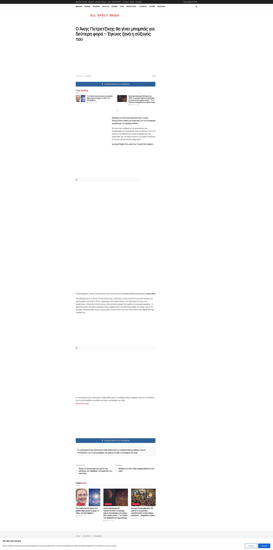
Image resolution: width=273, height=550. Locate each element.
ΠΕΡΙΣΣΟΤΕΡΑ (116, 2)
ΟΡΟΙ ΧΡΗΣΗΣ (87, 536)
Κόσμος (104, 2)
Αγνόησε (264, 546)
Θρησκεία (91, 2)
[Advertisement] (94, 58)
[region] (136, 544)
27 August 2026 (92, 102)
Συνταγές (126, 2)
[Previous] (113, 110)
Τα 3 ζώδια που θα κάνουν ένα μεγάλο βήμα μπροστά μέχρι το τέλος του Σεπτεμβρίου (100, 98)
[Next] (117, 110)
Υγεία (109, 2)
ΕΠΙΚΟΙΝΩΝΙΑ (97, 536)
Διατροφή (138, 2)
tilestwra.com (82, 403)
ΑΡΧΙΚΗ (78, 536)
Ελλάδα (84, 2)
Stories (132, 2)
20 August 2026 (137, 518)
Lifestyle (97, 2)
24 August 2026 (134, 105)
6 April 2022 (79, 76)
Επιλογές (251, 546)
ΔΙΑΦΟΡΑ (78, 2)
